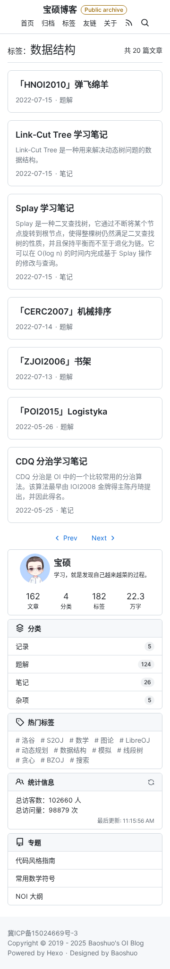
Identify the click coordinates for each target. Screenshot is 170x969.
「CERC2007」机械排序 (63, 311)
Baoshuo (124, 953)
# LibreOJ (134, 740)
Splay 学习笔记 (45, 208)
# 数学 (79, 740)
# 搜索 (79, 760)
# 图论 (104, 740)
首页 (27, 23)
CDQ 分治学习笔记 (51, 461)
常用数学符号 (35, 878)
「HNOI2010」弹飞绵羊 (62, 85)
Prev (70, 538)
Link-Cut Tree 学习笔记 (62, 135)
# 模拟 (101, 750)
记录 (83, 646)
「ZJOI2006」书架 (53, 361)
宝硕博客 (60, 10)
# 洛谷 (25, 740)
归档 (48, 23)
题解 (66, 100)
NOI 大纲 (29, 896)
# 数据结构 (70, 750)
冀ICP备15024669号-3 (43, 933)
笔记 (66, 173)
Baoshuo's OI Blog (116, 943)
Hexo (55, 953)
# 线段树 (130, 750)
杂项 (83, 700)
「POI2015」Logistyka (61, 411)
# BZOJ (52, 760)
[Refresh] (151, 782)
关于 (110, 23)
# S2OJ (52, 740)
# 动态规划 (32, 750)
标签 (69, 23)
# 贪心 (25, 760)
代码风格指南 (35, 860)
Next (99, 538)
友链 (89, 23)
